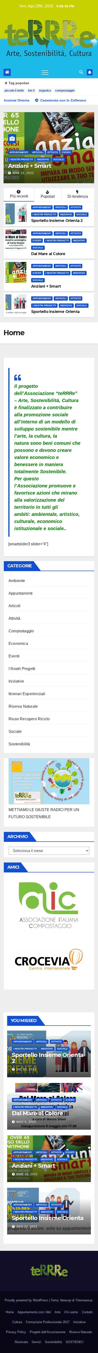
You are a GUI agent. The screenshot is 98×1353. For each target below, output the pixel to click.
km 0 (31, 90)
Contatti (87, 1312)
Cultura (17, 1322)
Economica (18, 644)
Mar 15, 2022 (27, 1174)
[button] (81, 72)
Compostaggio (21, 631)
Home (10, 1312)
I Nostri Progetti (73, 152)
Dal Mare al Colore (48, 254)
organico (45, 90)
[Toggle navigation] (45, 72)
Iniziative (16, 159)
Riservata (21, 1342)
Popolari (48, 196)
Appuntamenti (19, 152)
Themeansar (83, 1300)
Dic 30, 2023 (26, 1069)
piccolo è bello (14, 90)
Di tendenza (78, 196)
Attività (52, 152)
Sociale (31, 159)
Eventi (37, 240)
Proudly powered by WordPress (27, 1300)
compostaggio (64, 90)
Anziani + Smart (46, 286)
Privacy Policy (16, 1332)
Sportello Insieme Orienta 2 (57, 220)
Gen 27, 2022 (23, 173)
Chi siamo (71, 1312)
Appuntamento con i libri (34, 1312)
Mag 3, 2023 (26, 1122)
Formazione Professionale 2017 (47, 1322)
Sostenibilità (19, 744)
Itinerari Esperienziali (27, 694)
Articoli (37, 152)
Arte (57, 1312)
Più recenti (19, 196)
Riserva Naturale (23, 706)
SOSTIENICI (74, 1342)
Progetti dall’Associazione (47, 1332)
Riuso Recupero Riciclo (29, 719)
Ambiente (17, 581)
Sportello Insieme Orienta (44, 165)
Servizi (36, 1342)
